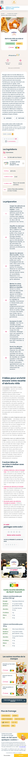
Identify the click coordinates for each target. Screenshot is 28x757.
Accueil (2, 13)
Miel (13, 725)
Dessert (19, 43)
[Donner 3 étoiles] (14, 532)
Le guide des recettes (12, 13)
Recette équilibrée (7, 719)
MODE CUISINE (7, 134)
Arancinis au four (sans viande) (9, 664)
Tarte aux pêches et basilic (8, 687)
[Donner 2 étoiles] (11, 532)
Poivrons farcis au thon (7, 676)
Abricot (7, 722)
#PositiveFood (10, 43)
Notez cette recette (14, 535)
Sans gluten (5, 725)
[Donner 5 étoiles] (19, 532)
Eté (15, 722)
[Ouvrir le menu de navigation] (2, 2)
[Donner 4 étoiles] (17, 532)
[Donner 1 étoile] (8, 532)
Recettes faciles (19, 719)
